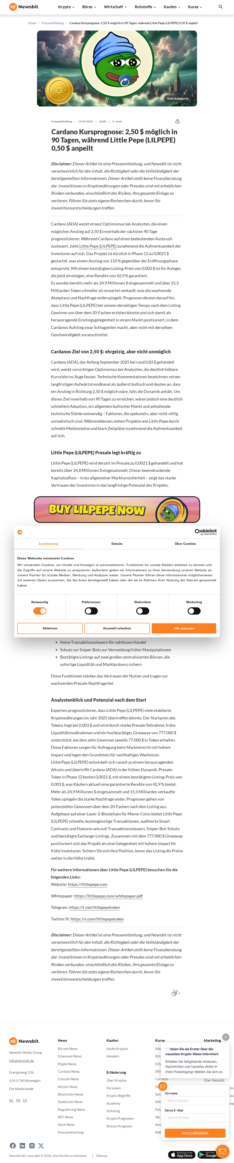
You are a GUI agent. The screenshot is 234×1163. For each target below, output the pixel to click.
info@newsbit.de (21, 1061)
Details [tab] (117, 543)
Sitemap (102, 1155)
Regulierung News (71, 1109)
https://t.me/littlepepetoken (94, 907)
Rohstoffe (143, 6)
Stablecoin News (70, 1102)
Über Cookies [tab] (185, 543)
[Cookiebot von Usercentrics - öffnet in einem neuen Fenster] (197, 532)
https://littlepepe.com (87, 884)
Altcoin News (68, 1086)
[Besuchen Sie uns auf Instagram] (32, 1145)
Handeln (112, 1056)
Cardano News (69, 1071)
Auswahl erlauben (117, 628)
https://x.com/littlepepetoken (97, 918)
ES (25, 1100)
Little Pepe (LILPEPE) (98, 245)
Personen (113, 1088)
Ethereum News (70, 1056)
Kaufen (170, 6)
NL (11, 1100)
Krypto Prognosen (120, 1118)
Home (32, 23)
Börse (87, 6)
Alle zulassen (184, 628)
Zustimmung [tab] (48, 543)
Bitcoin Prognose (119, 1126)
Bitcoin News (68, 1049)
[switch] (91, 611)
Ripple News (67, 1064)
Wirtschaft (113, 6)
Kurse (193, 6)
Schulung (113, 1111)
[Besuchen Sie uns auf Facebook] (12, 1145)
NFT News (65, 1117)
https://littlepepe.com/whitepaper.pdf (108, 895)
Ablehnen (50, 628)
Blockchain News (70, 1094)
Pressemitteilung (53, 23)
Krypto (64, 6)
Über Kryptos (116, 1080)
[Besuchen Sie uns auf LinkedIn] (22, 1145)
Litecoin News (68, 1079)
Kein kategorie (177, 98)
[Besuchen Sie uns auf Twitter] (41, 1145)
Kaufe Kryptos (117, 1049)
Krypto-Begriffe (118, 1096)
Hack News (66, 1125)
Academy (113, 1103)
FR (18, 1100)
